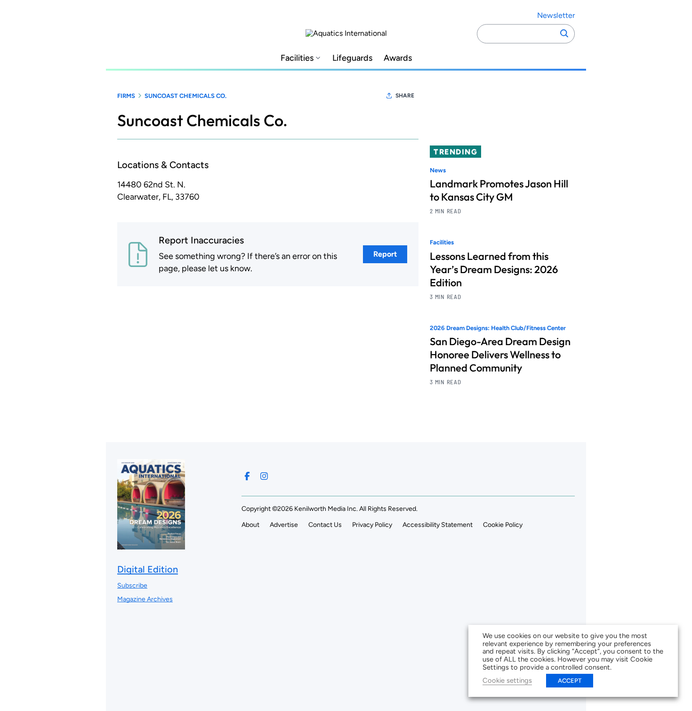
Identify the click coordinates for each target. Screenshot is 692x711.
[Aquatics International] (346, 33)
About (250, 525)
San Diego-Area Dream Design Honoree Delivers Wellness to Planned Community (500, 354)
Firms (126, 96)
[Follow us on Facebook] (247, 476)
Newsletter (556, 15)
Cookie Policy (503, 525)
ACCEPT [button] (569, 680)
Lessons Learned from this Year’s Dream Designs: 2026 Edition (494, 269)
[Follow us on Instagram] (264, 476)
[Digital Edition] (151, 544)
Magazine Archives (145, 599)
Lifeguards (352, 58)
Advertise (284, 525)
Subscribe (132, 586)
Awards (398, 58)
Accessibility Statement (437, 525)
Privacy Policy (372, 525)
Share (404, 95)
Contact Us (325, 525)
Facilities (297, 58)
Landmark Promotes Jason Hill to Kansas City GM (499, 190)
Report (385, 254)
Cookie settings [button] (507, 680)
